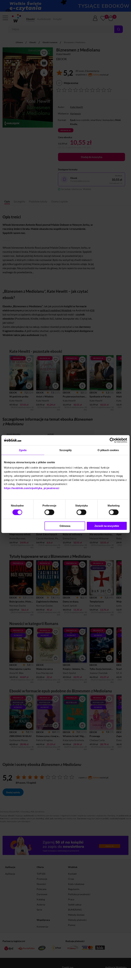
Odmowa (65, 525)
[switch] (49, 512)
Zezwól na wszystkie (106, 525)
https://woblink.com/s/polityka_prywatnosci (31, 488)
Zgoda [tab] (23, 450)
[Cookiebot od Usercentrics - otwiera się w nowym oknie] (112, 440)
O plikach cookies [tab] (108, 450)
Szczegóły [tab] (65, 450)
